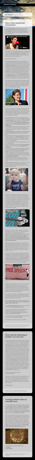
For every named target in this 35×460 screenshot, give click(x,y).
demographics (11, 325)
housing (23, 325)
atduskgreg (8, 447)
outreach (8, 326)
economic (25, 344)
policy (9, 454)
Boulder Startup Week (9, 29)
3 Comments (8, 455)
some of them (23, 53)
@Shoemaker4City (24, 311)
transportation (19, 391)
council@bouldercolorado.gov (13, 305)
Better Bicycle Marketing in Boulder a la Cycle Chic (16, 336)
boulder (21, 390)
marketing (7, 391)
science (18, 454)
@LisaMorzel (17, 313)
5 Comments (23, 326)
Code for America (23, 30)
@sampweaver (8, 313)
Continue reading (9, 385)
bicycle (19, 390)
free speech (20, 325)
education (23, 453)
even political (7, 345)
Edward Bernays (14, 359)
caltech (16, 453)
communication (19, 453)
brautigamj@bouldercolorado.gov (18, 306)
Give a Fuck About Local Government (15, 24)
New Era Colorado (15, 203)
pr (12, 391)
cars (23, 390)
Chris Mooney (16, 411)
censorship (25, 324)
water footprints (11, 406)
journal (12, 324)
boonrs (16, 324)
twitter (19, 326)
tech (17, 326)
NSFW (6, 326)
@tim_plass (13, 313)
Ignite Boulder (12, 28)
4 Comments (25, 391)
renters (15, 326)
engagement (16, 325)
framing (27, 453)
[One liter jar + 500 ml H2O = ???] (17, 436)
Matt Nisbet (23, 411)
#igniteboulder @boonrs (17, 233)
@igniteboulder (8, 233)
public (16, 454)
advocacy (16, 390)
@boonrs (9, 30)
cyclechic (26, 390)
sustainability (22, 454)
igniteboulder (27, 325)
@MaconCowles (13, 311)
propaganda (15, 391)
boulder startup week (20, 324)
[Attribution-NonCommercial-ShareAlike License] (17, 445)
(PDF (15, 406)
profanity (12, 326)
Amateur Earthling (10, 4)
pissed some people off (15, 53)
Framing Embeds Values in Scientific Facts (16, 400)
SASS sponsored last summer (19, 412)
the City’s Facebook (19, 317)
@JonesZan (18, 311)
